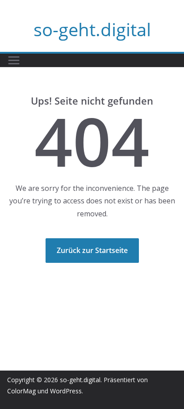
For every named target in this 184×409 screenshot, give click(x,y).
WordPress (66, 391)
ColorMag (21, 391)
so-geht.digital (92, 29)
